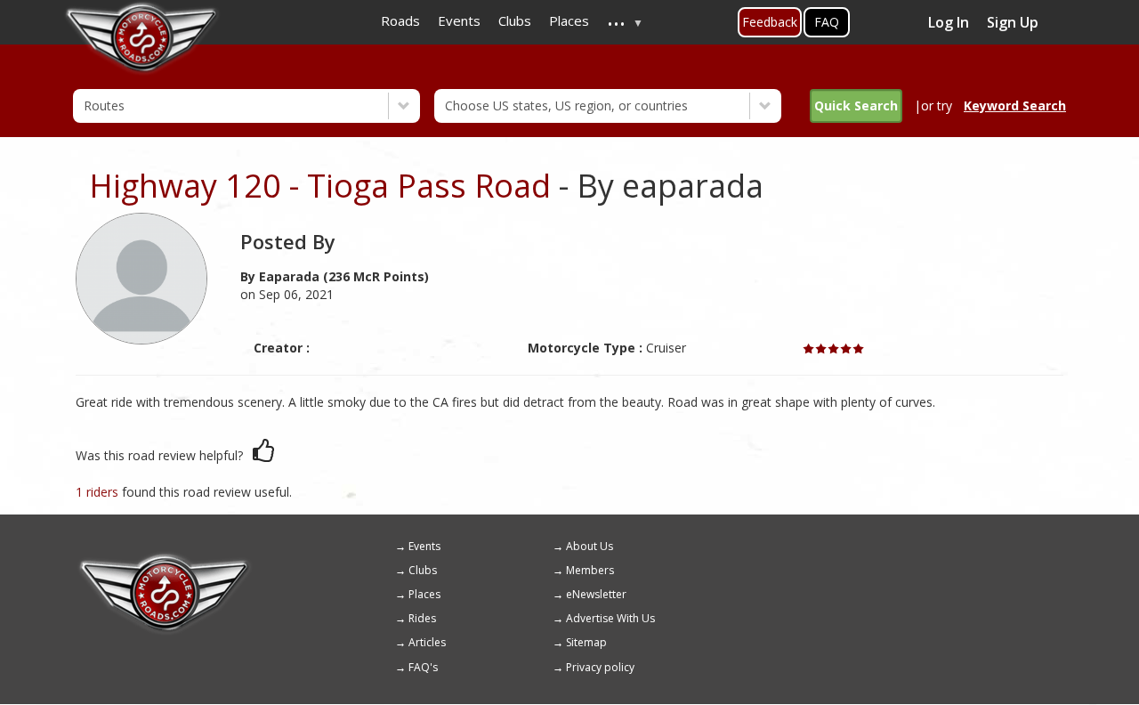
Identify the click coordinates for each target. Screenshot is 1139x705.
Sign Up (1012, 22)
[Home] (164, 559)
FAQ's (423, 667)
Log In (948, 22)
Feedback (769, 21)
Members (590, 570)
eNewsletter (596, 594)
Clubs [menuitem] (514, 20)
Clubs (422, 570)
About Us (589, 546)
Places (424, 594)
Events (424, 546)
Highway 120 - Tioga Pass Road (320, 185)
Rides (422, 618)
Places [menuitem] (569, 20)
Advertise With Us (610, 618)
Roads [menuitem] (400, 20)
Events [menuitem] (459, 20)
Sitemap (586, 642)
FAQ (826, 21)
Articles (427, 642)
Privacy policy (600, 667)
